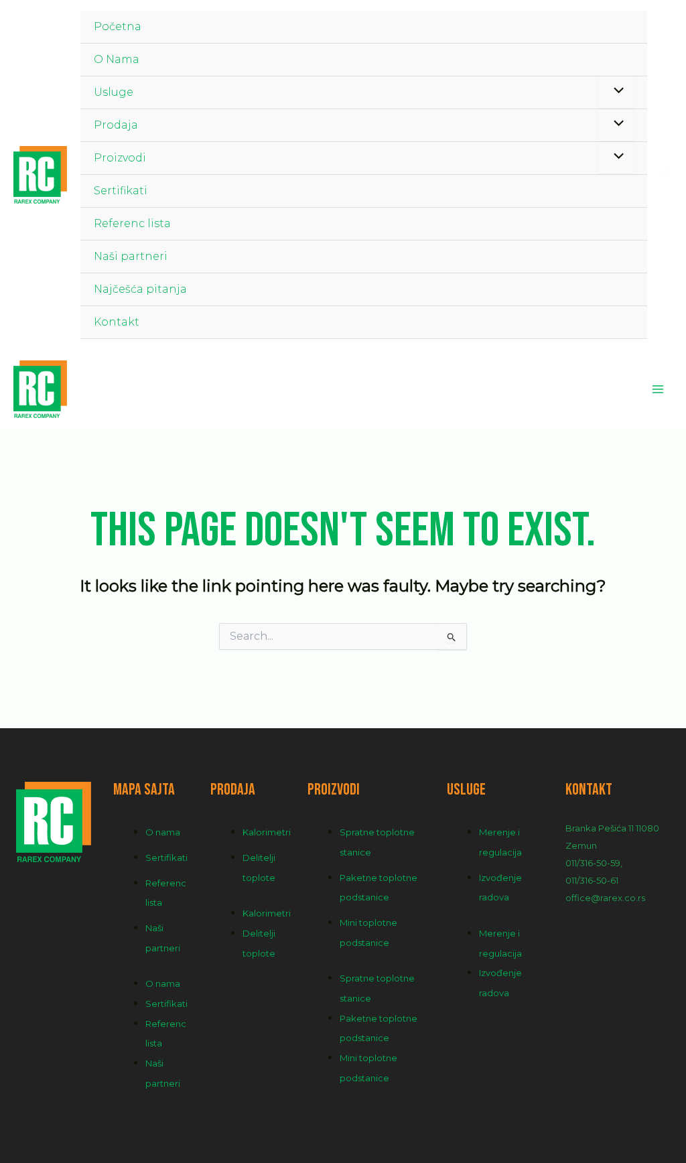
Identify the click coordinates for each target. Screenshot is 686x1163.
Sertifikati (120, 190)
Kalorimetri (267, 832)
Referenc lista (132, 223)
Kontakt (116, 322)
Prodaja (116, 125)
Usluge (113, 92)
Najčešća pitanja (140, 289)
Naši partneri (130, 256)
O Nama (116, 59)
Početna (117, 26)
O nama (162, 832)
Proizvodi (120, 157)
